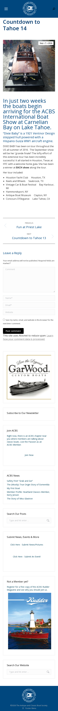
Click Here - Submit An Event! (27, 556)
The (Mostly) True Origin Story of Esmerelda (28, 484)
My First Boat (13, 488)
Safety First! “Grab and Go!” (20, 480)
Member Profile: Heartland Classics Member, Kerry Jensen (28, 493)
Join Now (29, 455)
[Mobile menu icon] (6, 9)
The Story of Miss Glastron (20, 498)
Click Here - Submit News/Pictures (26, 544)
